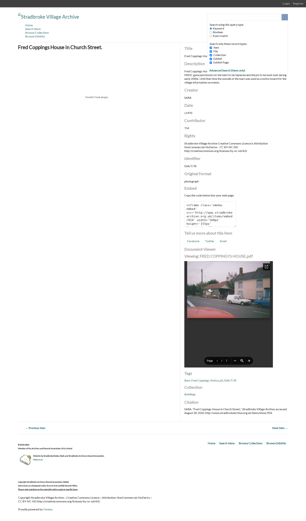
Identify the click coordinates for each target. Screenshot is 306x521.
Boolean (218, 32)
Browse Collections (37, 32)
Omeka (47, 509)
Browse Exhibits (35, 36)
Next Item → (280, 428)
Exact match (220, 35)
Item (216, 47)
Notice (214, 380)
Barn (187, 380)
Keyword (218, 28)
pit (221, 380)
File (215, 51)
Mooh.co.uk (38, 459)
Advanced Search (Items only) (227, 70)
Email (223, 241)
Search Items (33, 28)
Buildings (190, 394)
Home (29, 25)
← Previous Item (35, 428)
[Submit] (285, 17)
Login (286, 3)
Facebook (193, 241)
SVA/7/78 (230, 380)
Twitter (209, 241)
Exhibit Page (221, 62)
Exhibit (217, 58)
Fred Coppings (200, 380)
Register (298, 3)
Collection (219, 55)
